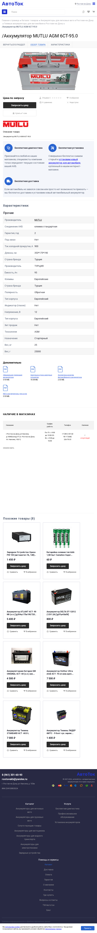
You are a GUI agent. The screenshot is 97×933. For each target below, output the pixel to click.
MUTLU (38, 220)
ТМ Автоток (48, 905)
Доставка (48, 869)
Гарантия (48, 880)
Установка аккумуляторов (67, 822)
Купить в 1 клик (21, 113)
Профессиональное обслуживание (67, 815)
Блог (48, 910)
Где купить (48, 895)
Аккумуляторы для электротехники (30, 846)
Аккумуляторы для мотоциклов (29, 831)
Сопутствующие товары (29, 826)
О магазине (48, 885)
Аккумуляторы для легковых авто (29, 810)
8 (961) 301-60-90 (12, 774)
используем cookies (12, 927)
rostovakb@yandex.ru (14, 779)
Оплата (48, 874)
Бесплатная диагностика (67, 808)
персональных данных (53, 929)
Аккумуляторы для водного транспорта (29, 837)
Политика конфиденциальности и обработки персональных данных (26, 921)
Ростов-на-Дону (84, 4)
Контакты (48, 890)
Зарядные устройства (29, 853)
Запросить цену (19, 105)
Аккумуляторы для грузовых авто (29, 819)
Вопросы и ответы (48, 900)
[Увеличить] (48, 70)
